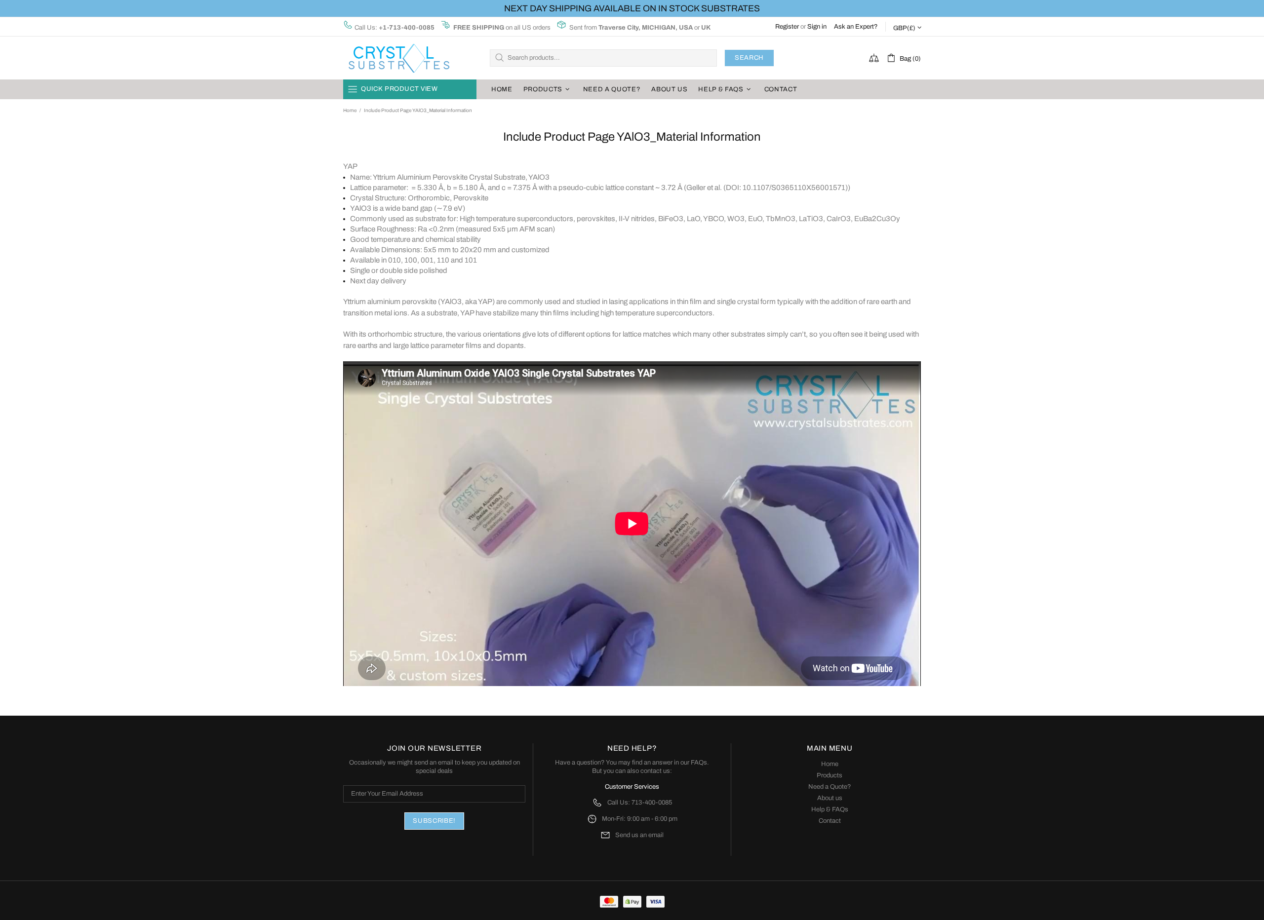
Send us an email (639, 835)
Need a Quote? (829, 786)
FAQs (699, 762)
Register (787, 26)
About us (829, 798)
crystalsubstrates (398, 58)
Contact (830, 820)
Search (749, 57)
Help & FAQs (829, 809)
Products (829, 775)
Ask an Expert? (856, 26)
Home (349, 110)
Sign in (817, 26)
